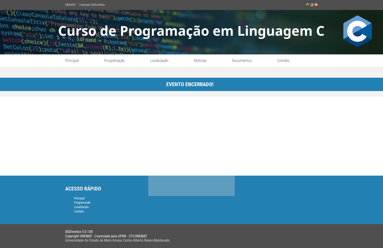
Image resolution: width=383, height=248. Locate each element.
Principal (72, 60)
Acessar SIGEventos (92, 4)
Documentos (242, 60)
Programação (114, 60)
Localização (159, 60)
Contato (283, 60)
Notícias (200, 60)
